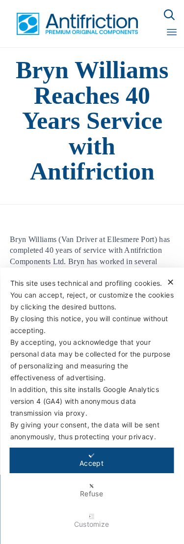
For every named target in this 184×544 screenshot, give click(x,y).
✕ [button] (170, 282)
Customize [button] (91, 524)
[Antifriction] (72, 24)
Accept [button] (91, 463)
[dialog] (92, 406)
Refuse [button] (91, 493)
